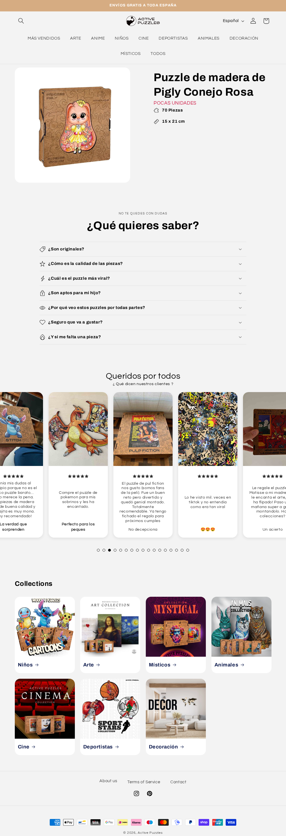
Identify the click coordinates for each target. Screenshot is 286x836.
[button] (21, 21)
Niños (25, 665)
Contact (178, 782)
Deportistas (98, 747)
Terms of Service (143, 782)
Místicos (160, 665)
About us (108, 781)
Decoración (163, 747)
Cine (23, 747)
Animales (226, 665)
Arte (88, 665)
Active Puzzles (150, 832)
